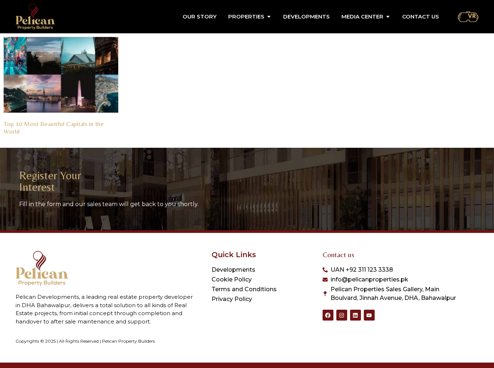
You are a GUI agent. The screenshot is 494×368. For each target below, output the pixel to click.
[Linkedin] (355, 315)
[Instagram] (341, 315)
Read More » (17, 140)
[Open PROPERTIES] (269, 17)
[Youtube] (369, 315)
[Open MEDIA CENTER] (388, 17)
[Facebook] (328, 315)
